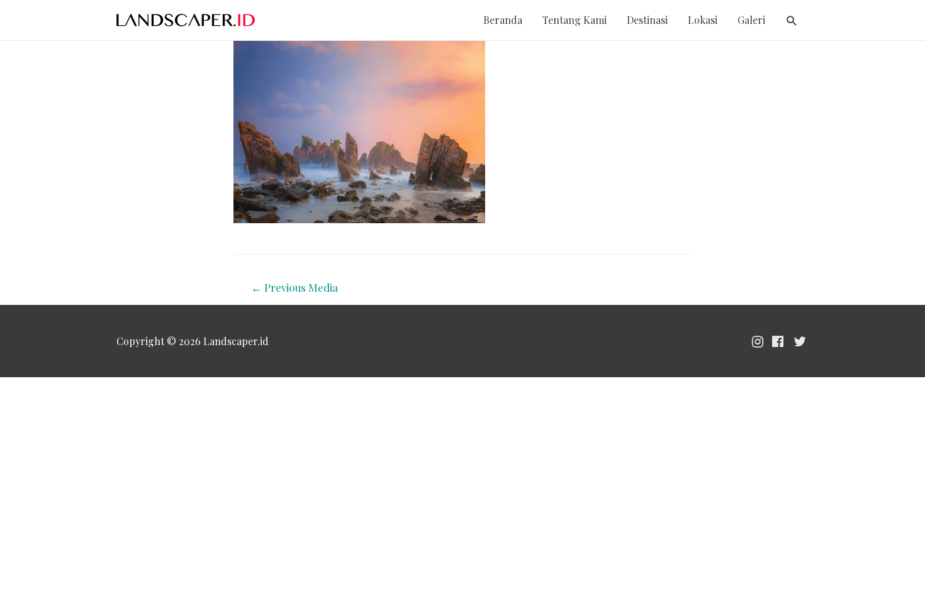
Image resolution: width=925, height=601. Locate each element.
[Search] (792, 21)
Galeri (751, 19)
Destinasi (647, 19)
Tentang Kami (574, 19)
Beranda (502, 19)
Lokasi (702, 19)
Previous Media (294, 287)
